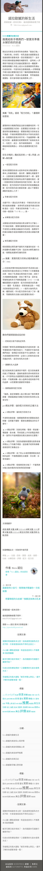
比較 (4, 559)
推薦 (35, 556)
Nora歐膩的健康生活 (11, 735)
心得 (10, 704)
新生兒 (37, 703)
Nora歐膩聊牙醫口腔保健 (13, 765)
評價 (19, 559)
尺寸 (33, 699)
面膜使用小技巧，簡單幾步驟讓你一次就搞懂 (21, 588)
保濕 (21, 694)
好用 (17, 698)
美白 (17, 711)
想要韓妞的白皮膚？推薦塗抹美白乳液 (22, 597)
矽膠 (5, 712)
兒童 (13, 556)
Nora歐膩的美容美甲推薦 (13, 753)
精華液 (13, 712)
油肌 (12, 707)
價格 (29, 695)
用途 (32, 707)
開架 (28, 711)
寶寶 (24, 556)
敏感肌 (31, 703)
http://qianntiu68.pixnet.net (13, 627)
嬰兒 (21, 699)
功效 (36, 695)
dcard (8, 694)
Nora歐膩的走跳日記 (11, 36)
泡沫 (15, 707)
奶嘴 (10, 699)
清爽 (29, 707)
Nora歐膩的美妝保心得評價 (13, 741)
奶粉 (18, 556)
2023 (4, 695)
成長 (29, 556)
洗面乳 (19, 707)
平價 (7, 703)
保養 (26, 694)
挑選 (20, 703)
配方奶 (31, 559)
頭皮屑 (33, 712)
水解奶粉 (11, 559)
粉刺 (9, 711)
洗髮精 (25, 707)
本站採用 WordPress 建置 (17, 864)
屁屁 (4, 703)
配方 (24, 559)
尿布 (37, 699)
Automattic (18, 867)
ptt (8, 556)
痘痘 (36, 707)
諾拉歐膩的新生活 (21, 19)
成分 (14, 704)
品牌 (7, 699)
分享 (32, 695)
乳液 (16, 695)
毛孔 (8, 707)
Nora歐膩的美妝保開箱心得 (13, 747)
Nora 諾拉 (16, 46)
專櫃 (30, 699)
